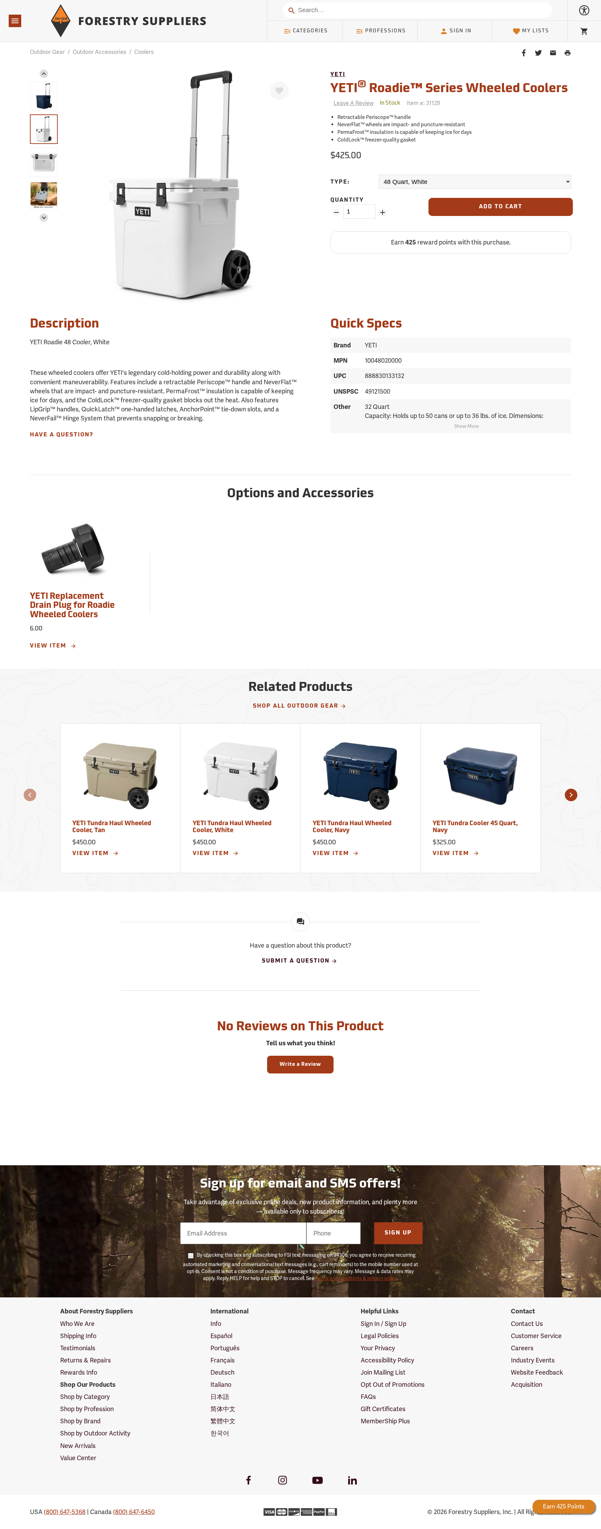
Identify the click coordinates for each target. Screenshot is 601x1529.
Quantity (347, 200)
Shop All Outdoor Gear (295, 706)
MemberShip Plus (385, 1421)
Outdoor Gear (47, 52)
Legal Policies (380, 1336)
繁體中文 (222, 1421)
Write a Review (300, 1064)
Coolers (144, 52)
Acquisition (526, 1385)
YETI (337, 75)
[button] (44, 74)
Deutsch (222, 1372)
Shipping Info (78, 1336)
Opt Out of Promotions (393, 1385)
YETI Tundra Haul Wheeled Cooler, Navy (352, 827)
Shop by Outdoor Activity (95, 1433)
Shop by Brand (80, 1421)
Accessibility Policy (387, 1360)
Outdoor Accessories (99, 52)
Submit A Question (296, 961)
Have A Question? (61, 435)
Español (221, 1336)
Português (225, 1348)
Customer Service (536, 1336)
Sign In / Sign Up (383, 1324)
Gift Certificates (383, 1409)
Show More (466, 426)
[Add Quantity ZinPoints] (382, 212)
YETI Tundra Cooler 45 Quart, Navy (475, 827)
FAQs (368, 1397)
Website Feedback (537, 1372)
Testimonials (77, 1348)
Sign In (461, 31)
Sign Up (398, 1233)
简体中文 (222, 1409)
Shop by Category (85, 1397)
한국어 (219, 1433)
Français (222, 1360)
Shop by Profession (87, 1409)
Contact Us (527, 1324)
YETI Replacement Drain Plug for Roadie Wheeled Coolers (72, 606)
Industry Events (533, 1360)
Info (215, 1324)
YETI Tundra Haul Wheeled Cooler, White (232, 827)
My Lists (535, 31)
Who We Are (77, 1324)
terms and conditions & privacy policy (356, 1278)
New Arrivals (78, 1446)
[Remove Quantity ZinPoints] (336, 212)
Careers (522, 1348)
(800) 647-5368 (65, 1512)
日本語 (219, 1397)
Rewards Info (78, 1372)
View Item (49, 646)
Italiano (220, 1385)
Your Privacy (378, 1348)
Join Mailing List (383, 1372)
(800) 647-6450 (134, 1512)
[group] (44, 96)
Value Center (78, 1458)
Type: (340, 182)
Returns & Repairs (85, 1360)
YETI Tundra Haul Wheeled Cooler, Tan (111, 827)
